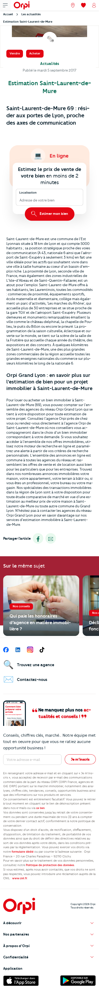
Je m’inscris (80, 759)
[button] (49, 923)
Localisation (28, 192)
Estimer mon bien (53, 214)
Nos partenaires (16, 934)
